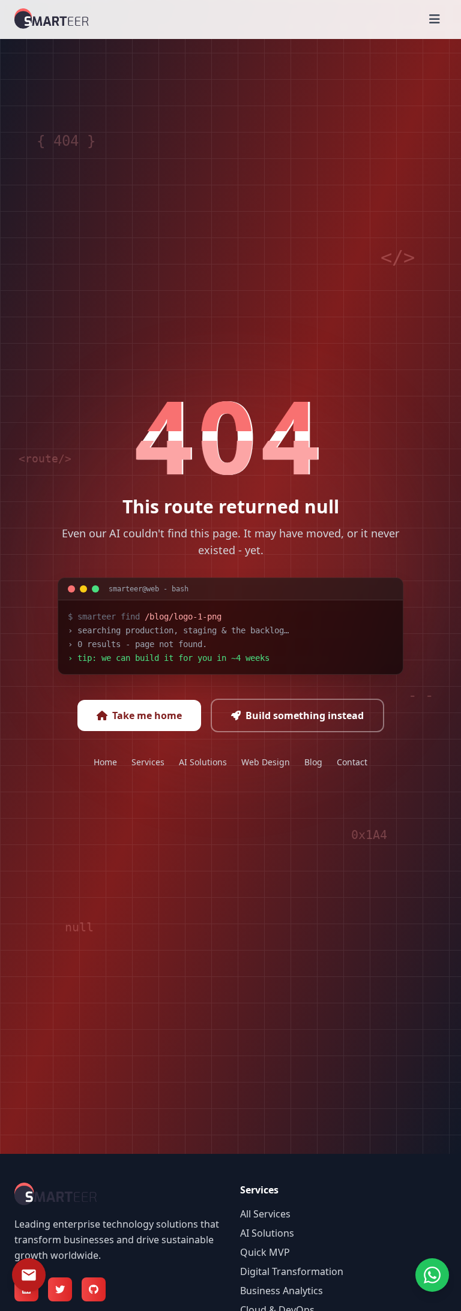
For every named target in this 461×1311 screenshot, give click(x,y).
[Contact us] (29, 1275)
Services (147, 762)
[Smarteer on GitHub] (94, 1289)
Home (105, 762)
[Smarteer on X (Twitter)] (60, 1289)
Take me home (147, 715)
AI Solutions (203, 762)
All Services (265, 1213)
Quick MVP (265, 1252)
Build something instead (305, 715)
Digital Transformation (291, 1271)
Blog (313, 762)
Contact (352, 762)
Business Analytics (281, 1290)
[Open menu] (435, 19)
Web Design (265, 762)
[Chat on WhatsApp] (432, 1275)
